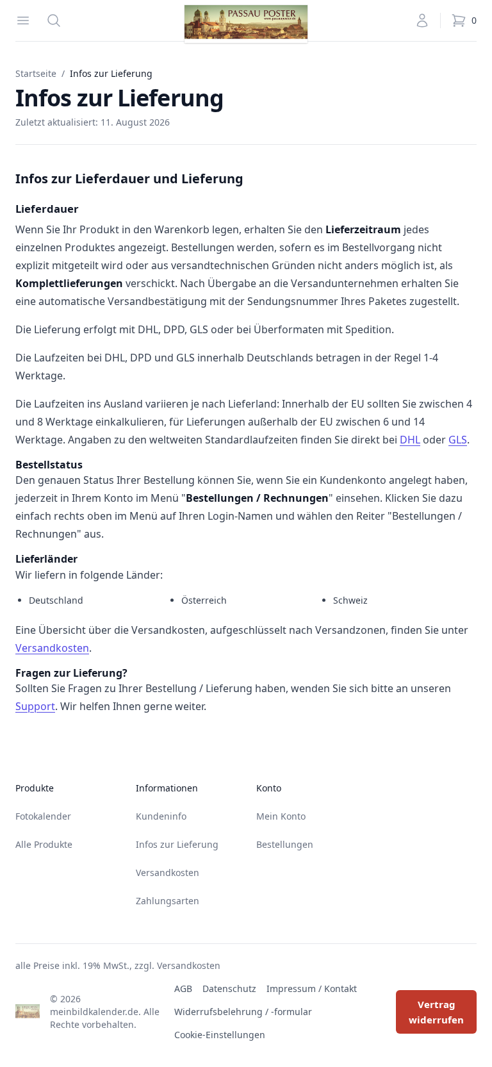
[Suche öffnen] (54, 20)
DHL (410, 440)
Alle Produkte (43, 844)
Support (35, 706)
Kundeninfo (161, 816)
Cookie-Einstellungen (219, 1035)
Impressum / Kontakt (311, 988)
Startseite (35, 73)
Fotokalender (43, 816)
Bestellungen (284, 844)
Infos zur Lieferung (177, 844)
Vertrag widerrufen (436, 1012)
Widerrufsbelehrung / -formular (243, 1011)
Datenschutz (229, 988)
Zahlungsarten (167, 901)
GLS (457, 440)
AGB (183, 988)
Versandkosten (52, 648)
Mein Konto (281, 816)
